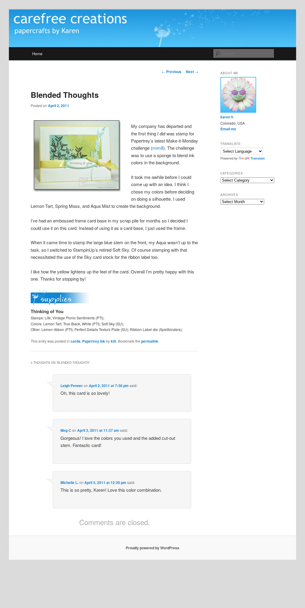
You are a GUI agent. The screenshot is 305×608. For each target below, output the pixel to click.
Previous (171, 71)
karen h (226, 117)
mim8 (157, 148)
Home (37, 53)
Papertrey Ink (93, 341)
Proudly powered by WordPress (152, 547)
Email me (228, 128)
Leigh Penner (71, 385)
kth (113, 341)
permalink (149, 341)
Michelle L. (69, 482)
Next (192, 71)
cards (75, 341)
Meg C (65, 430)
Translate (257, 158)
